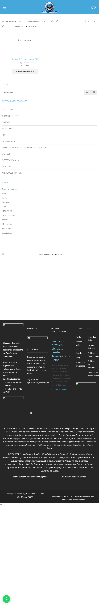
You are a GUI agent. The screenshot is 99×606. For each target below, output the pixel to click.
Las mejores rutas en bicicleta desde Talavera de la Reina (60, 350)
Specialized (24, 63)
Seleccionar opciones (25, 71)
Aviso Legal (57, 496)
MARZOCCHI (8, 215)
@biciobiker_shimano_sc (38, 382)
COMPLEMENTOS (10, 141)
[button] (6, 599)
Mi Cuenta (79, 351)
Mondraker (7, 224)
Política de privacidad (80, 364)
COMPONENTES (10, 116)
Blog (78, 357)
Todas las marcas (9, 189)
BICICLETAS (7, 109)
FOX (4, 135)
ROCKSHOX (7, 228)
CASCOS (6, 122)
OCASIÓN (6, 166)
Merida (5, 219)
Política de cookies (91, 364)
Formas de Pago (91, 346)
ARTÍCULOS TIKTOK (12, 172)
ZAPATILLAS (8, 128)
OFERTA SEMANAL (11, 160)
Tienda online (79, 343)
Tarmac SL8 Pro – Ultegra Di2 (25, 59)
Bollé (4, 198)
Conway (5, 202)
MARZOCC (7, 211)
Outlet (78, 337)
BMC (4, 193)
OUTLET (6, 153)
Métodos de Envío (92, 338)
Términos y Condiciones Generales (79, 496)
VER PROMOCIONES (14, 21)
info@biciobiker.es (11, 379)
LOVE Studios (31, 493)
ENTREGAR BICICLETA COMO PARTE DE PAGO (24, 147)
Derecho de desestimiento (73, 499)
